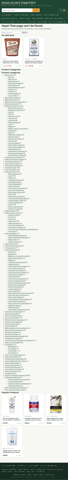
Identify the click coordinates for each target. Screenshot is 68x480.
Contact (29, 474)
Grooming (11, 120)
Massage (11, 131)
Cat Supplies (12, 349)
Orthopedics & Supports (16, 227)
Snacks (10, 205)
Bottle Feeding (12, 85)
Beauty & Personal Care (51, 15)
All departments (7, 15)
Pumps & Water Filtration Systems (19, 299)
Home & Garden (10, 248)
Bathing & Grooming (11, 104)
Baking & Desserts (11, 100)
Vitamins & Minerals (14, 386)
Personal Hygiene (13, 143)
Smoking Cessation (14, 242)
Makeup (10, 126)
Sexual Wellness (13, 149)
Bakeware (11, 254)
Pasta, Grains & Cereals (15, 196)
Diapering (11, 89)
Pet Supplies (59, 18)
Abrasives (11, 252)
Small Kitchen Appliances (16, 301)
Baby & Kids (49, 18)
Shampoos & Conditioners (16, 151)
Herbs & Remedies (36, 15)
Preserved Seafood (14, 203)
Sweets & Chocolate (14, 209)
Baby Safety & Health (14, 83)
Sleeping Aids (12, 240)
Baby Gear (11, 79)
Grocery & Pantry (24, 18)
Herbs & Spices (13, 186)
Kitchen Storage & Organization (18, 283)
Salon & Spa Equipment (15, 147)
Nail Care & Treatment (15, 135)
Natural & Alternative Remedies (18, 237)
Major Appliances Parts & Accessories (20, 293)
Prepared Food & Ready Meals (17, 198)
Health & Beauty (13, 122)
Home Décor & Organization (17, 279)
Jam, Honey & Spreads (15, 190)
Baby (9, 77)
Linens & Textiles (13, 291)
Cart (62, 10)
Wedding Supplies (14, 305)
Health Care (12, 221)
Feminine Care (12, 116)
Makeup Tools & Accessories (17, 128)
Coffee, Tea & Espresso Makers (14, 159)
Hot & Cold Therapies (15, 225)
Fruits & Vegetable (11, 170)
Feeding (10, 91)
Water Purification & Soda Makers (19, 303)
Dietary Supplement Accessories (18, 379)
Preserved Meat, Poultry (15, 200)
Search (36, 10)
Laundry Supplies (13, 289)
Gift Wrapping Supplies (15, 275)
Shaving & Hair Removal (15, 153)
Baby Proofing (12, 81)
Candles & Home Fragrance (13, 157)
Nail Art (10, 133)
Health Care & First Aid (9, 18)
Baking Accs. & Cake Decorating (15, 102)
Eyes (9, 112)
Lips (9, 124)
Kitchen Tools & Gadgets (16, 285)
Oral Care (11, 141)
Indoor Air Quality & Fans (16, 281)
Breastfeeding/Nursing (15, 87)
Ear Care (11, 217)
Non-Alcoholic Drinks (14, 192)
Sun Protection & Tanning (16, 155)
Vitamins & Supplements (21, 15)
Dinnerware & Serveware (13, 165)
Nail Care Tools (13, 137)
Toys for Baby (12, 96)
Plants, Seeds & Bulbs (15, 297)
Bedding (11, 260)
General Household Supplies (17, 272)
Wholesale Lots (13, 307)
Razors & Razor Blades (15, 145)
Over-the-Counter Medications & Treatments (22, 229)
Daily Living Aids (13, 215)
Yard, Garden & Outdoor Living (18, 309)
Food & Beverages (10, 168)
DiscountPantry (19, 3)
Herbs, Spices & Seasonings (17, 188)
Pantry (10, 194)
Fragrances (11, 118)
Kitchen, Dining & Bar (15, 287)
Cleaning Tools (12, 264)
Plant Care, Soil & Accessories (17, 295)
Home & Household (37, 18)
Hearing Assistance (14, 223)
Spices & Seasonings (14, 207)
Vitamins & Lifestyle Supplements (15, 375)
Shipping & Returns (19, 474)
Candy (10, 176)
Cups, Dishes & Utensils (12, 163)
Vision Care (11, 231)
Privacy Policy (50, 474)
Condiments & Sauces (12, 161)
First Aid (10, 219)
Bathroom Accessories (15, 258)
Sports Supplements (14, 381)
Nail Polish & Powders (15, 139)
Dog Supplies (12, 351)
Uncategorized (9, 373)
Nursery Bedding (13, 93)
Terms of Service (38, 474)
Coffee (10, 178)
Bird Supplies (12, 346)
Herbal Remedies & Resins (16, 235)
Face (9, 114)
